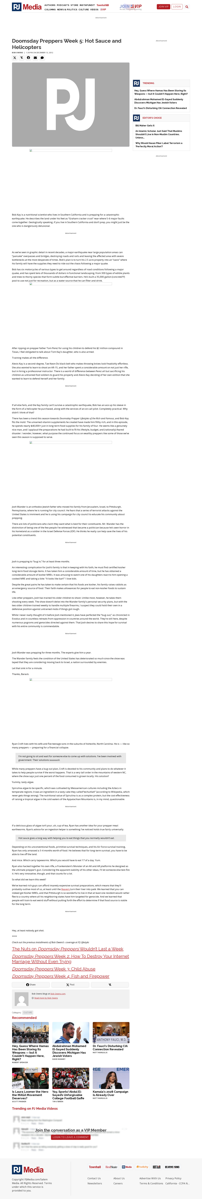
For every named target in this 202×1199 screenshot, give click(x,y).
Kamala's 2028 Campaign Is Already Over (110, 1093)
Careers (118, 1183)
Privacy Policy (173, 1178)
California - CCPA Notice (177, 1183)
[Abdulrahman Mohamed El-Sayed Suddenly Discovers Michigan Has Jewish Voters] (70, 1032)
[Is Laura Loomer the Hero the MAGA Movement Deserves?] (30, 1078)
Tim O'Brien (57, 1102)
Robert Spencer (20, 1062)
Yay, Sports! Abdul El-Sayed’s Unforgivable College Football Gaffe (68, 1095)
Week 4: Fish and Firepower (60, 976)
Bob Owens (17, 52)
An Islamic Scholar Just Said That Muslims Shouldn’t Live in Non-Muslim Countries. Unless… (158, 134)
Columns (50, 9)
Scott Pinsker (19, 1102)
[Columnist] (23, 999)
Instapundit (87, 5)
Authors (50, 5)
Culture (84, 9)
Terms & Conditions (151, 1183)
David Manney (58, 1059)
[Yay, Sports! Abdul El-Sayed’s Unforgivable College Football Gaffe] (70, 1078)
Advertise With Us (150, 1178)
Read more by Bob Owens (46, 998)
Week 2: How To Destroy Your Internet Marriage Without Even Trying (70, 959)
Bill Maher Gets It (144, 125)
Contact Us (94, 1178)
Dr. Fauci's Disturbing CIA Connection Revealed (110, 1047)
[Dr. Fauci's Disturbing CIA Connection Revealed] (111, 1032)
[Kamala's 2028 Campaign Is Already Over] (111, 1078)
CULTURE (27, 1012)
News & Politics (67, 9)
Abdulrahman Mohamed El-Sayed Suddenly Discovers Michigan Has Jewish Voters (69, 1051)
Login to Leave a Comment (71, 1137)
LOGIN (177, 6)
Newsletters (95, 1183)
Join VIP (163, 6)
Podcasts (63, 5)
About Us (119, 1178)
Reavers (65, 889)
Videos (94, 9)
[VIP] (103, 9)
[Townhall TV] (103, 5)
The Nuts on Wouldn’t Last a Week (67, 948)
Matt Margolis (100, 1053)
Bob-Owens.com (57, 993)
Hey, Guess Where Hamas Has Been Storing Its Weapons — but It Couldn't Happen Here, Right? (30, 1052)
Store (74, 5)
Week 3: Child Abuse (53, 968)
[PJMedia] (27, 7)
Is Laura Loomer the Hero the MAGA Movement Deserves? (30, 1095)
